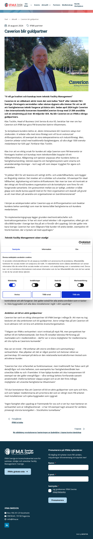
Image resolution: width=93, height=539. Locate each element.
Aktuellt (45, 5)
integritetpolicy (59, 492)
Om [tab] (76, 249)
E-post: (52, 474)
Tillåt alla (76, 294)
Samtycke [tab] (16, 249)
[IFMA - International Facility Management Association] (14, 5)
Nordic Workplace (78, 5)
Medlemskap (67, 5)
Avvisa (17, 294)
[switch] (35, 285)
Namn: (52, 463)
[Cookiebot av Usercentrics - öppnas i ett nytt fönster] (80, 242)
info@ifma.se (12, 519)
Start (6, 19)
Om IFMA (26, 5)
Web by (82, 534)
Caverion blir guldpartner (30, 19)
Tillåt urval (46, 294)
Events (37, 5)
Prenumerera (57, 500)
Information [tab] (46, 249)
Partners (56, 5)
